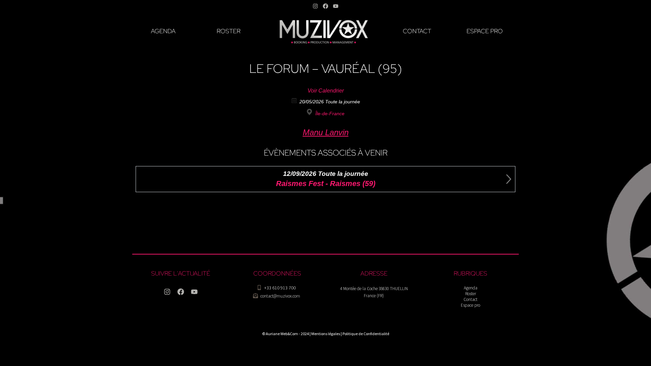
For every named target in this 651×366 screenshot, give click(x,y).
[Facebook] (325, 6)
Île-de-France (329, 113)
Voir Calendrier (326, 91)
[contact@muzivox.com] (255, 295)
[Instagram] (315, 6)
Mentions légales (325, 333)
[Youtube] (335, 6)
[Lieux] (310, 112)
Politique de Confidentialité (365, 333)
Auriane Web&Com (282, 333)
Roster (470, 294)
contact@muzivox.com (280, 296)
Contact (470, 299)
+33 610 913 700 (280, 288)
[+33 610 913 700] (259, 287)
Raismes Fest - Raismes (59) (325, 183)
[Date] (294, 100)
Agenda (470, 288)
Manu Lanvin (326, 132)
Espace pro (470, 305)
